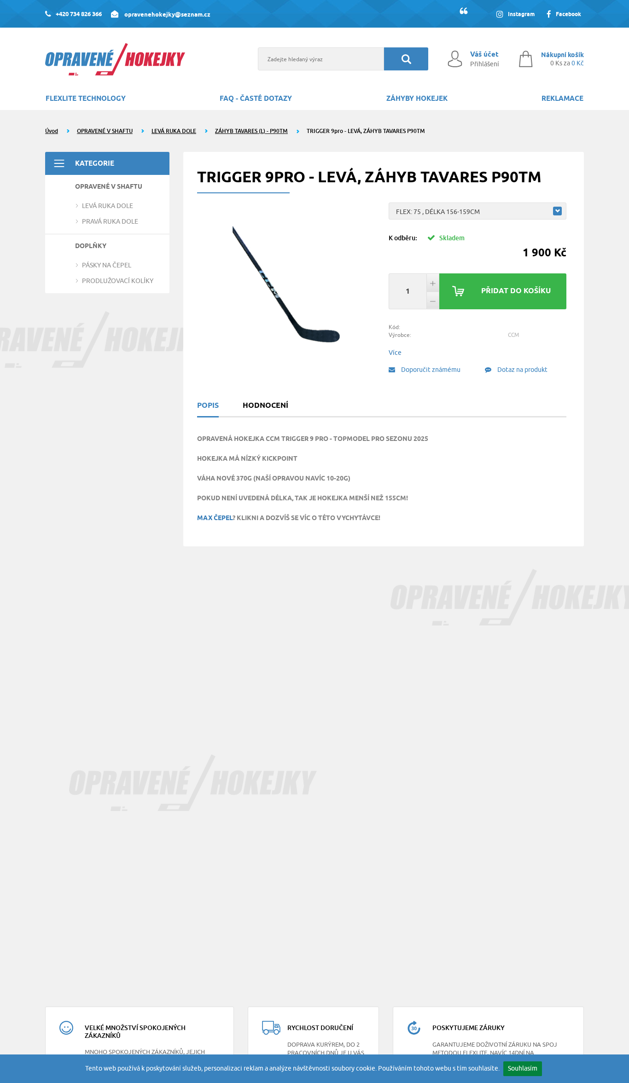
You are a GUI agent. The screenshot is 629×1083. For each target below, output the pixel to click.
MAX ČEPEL (215, 517)
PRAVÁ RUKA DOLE (110, 221)
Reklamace (562, 98)
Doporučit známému (430, 369)
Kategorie (94, 163)
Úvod (51, 130)
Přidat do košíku (516, 290)
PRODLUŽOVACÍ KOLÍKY (117, 280)
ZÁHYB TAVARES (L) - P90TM (251, 130)
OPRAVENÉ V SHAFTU (105, 130)
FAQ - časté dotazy (256, 98)
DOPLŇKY (90, 245)
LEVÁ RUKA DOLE (173, 130)
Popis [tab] (208, 405)
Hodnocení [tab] (265, 405)
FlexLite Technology (86, 98)
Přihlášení (484, 64)
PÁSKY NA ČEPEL (106, 265)
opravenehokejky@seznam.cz (166, 14)
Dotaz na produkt (521, 369)
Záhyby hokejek (417, 98)
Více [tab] (395, 352)
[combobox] (477, 211)
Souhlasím (522, 1068)
